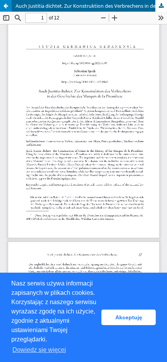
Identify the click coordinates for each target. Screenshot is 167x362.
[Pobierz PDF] (161, 6)
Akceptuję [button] (128, 317)
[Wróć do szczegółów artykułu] (6, 6)
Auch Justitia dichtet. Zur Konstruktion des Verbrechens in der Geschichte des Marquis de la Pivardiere (91, 5)
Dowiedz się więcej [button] (39, 349)
